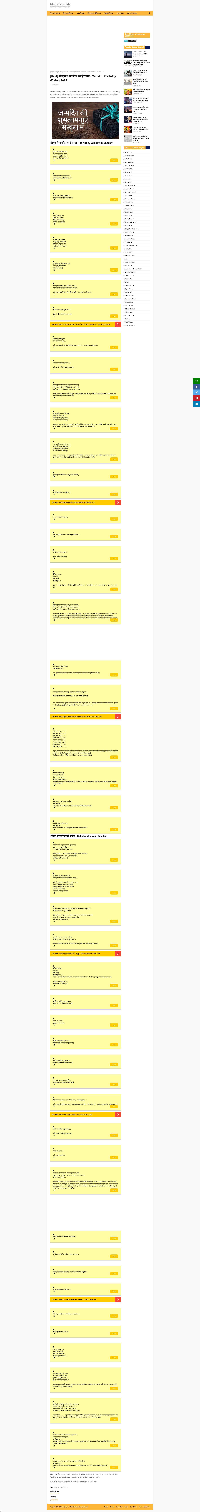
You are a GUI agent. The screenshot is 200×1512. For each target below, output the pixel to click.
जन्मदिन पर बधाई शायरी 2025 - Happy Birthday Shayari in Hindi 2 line (79, 954)
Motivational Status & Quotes (133, 269)
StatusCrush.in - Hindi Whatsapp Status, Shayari (74, 1507)
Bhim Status (128, 159)
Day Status (128, 172)
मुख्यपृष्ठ (52, 72)
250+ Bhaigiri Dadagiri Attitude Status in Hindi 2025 (140, 81)
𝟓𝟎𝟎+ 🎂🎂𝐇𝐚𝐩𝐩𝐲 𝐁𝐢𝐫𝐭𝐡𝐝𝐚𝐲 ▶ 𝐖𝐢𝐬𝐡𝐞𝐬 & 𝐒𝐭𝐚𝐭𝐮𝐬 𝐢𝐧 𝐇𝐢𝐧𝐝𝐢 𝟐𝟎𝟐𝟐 (77, 1299)
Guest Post (133, 1507)
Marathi (127, 259)
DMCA (126, 1507)
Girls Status (128, 215)
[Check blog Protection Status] (130, 41)
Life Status (128, 249)
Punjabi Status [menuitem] (108, 13)
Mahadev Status (129, 255)
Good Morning (129, 219)
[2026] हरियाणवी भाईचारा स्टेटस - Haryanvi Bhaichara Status (141, 109)
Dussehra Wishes (130, 192)
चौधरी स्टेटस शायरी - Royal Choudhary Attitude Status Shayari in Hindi (141, 62)
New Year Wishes (130, 272)
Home (106, 1507)
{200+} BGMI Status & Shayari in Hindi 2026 (140, 72)
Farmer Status (129, 202)
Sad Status (128, 292)
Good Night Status (130, 222)
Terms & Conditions (144, 1507)
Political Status (129, 275)
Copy (114, 160)
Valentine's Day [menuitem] (132, 13)
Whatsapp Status (130, 315)
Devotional (128, 182)
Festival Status (129, 205)
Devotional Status (130, 185)
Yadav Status (129, 322)
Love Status (128, 252)
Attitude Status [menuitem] (55, 13)
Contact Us (119, 1507)
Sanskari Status (129, 295)
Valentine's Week (130, 309)
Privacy (112, 1507)
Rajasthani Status (130, 285)
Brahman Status (129, 162)
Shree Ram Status (130, 299)
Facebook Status (130, 199)
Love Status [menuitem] (80, 13)
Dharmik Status (129, 189)
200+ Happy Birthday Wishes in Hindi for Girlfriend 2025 (77, 502)
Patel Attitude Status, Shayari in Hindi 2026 (140, 53)
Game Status (128, 212)
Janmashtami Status (131, 245)
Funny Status (128, 209)
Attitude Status (129, 155)
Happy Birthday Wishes (61, 72)
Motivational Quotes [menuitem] (94, 13)
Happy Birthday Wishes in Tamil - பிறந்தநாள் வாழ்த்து (75, 1114)
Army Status (128, 152)
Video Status (128, 312)
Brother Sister (129, 169)
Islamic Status (129, 242)
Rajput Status (129, 289)
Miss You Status (129, 262)
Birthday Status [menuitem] (68, 13)
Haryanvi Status (129, 232)
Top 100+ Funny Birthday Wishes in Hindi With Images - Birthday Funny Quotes (84, 324)
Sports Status (129, 302)
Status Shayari (129, 305)
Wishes (127, 319)
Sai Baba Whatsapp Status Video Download (141, 90)
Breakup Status (129, 165)
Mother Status (129, 265)
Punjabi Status (129, 279)
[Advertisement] (85, 45)
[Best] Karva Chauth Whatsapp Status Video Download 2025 (140, 119)
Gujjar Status (128, 225)
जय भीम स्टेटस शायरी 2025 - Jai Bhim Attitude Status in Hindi (141, 138)
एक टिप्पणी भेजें (54, 1500)
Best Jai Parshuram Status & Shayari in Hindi (141, 128)
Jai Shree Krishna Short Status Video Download (140, 99)
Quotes (127, 282)
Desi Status (128, 179)
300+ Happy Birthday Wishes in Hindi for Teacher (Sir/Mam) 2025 (80, 716)
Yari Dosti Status (130, 325)
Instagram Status (130, 239)
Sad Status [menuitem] (120, 13)
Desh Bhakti (128, 175)
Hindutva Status (129, 235)
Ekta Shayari (128, 195)
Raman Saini (55, 85)
